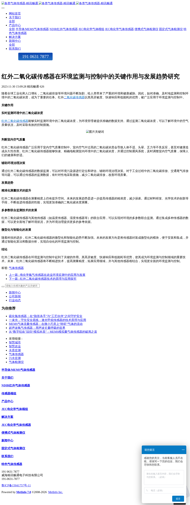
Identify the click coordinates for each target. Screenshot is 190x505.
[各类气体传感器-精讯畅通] (95, 3)
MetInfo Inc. (55, 492)
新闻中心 (15, 292)
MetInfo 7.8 (23, 492)
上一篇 (47, 274)
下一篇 (42, 278)
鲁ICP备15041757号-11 (16, 485)
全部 (12, 21)
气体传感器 (16, 268)
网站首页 (15, 13)
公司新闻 (15, 296)
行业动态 (15, 300)
